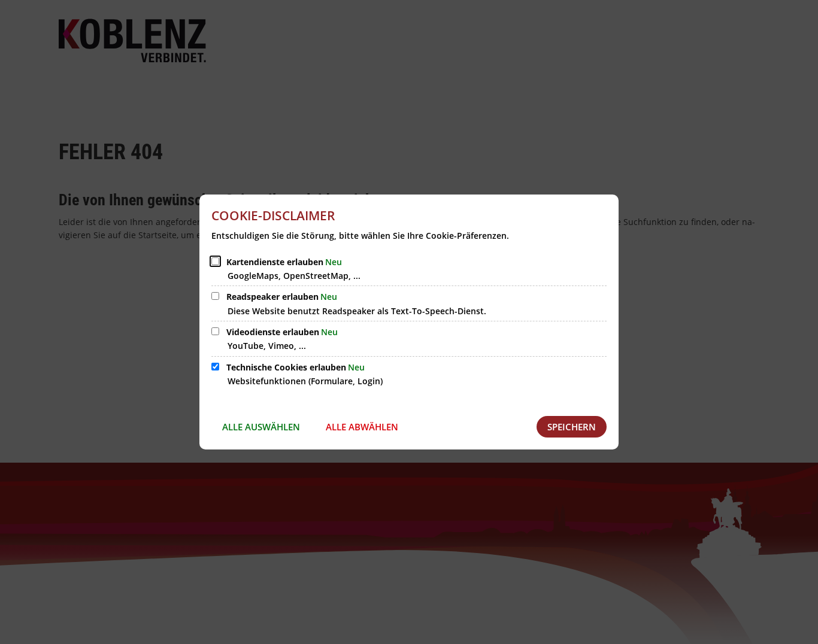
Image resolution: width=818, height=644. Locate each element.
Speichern (571, 427)
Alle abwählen (362, 427)
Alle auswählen (261, 427)
